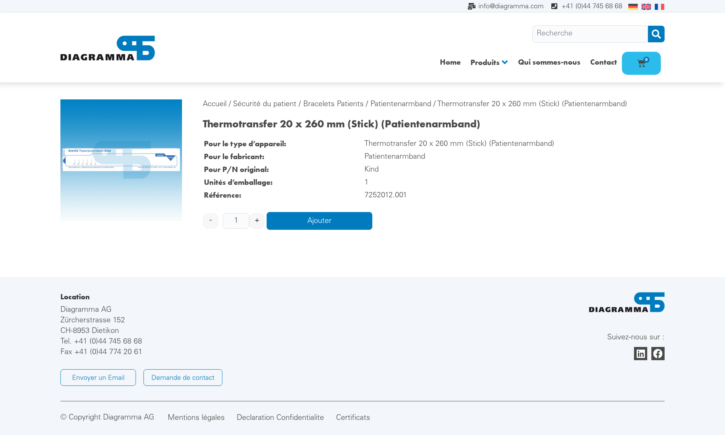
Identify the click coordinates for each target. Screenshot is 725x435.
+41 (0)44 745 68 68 (108, 342)
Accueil (215, 104)
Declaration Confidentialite (280, 418)
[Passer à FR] (659, 7)
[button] (489, 62)
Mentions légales (196, 418)
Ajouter (319, 221)
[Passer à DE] (633, 7)
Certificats (353, 418)
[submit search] (656, 34)
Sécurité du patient (264, 104)
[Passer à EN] (646, 7)
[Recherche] (590, 34)
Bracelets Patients (333, 104)
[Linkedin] (640, 353)
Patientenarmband (400, 104)
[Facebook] (658, 353)
